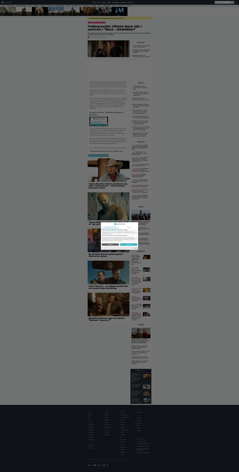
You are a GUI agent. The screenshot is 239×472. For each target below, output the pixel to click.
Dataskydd (135, 248)
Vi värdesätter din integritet (110, 227)
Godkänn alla (128, 244)
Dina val (129, 227)
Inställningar (110, 244)
